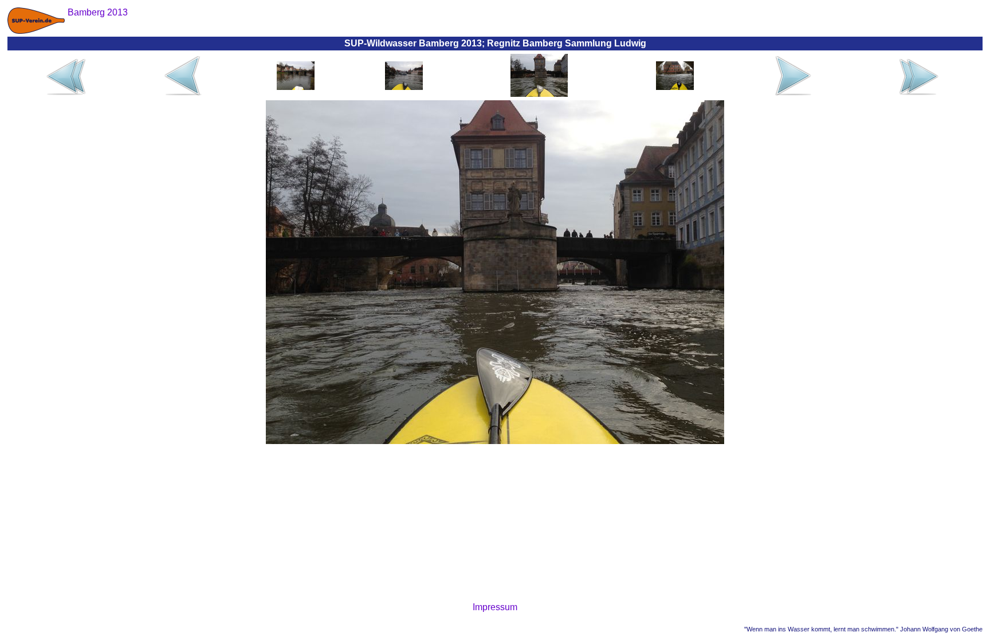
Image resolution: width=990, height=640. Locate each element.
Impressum (495, 607)
